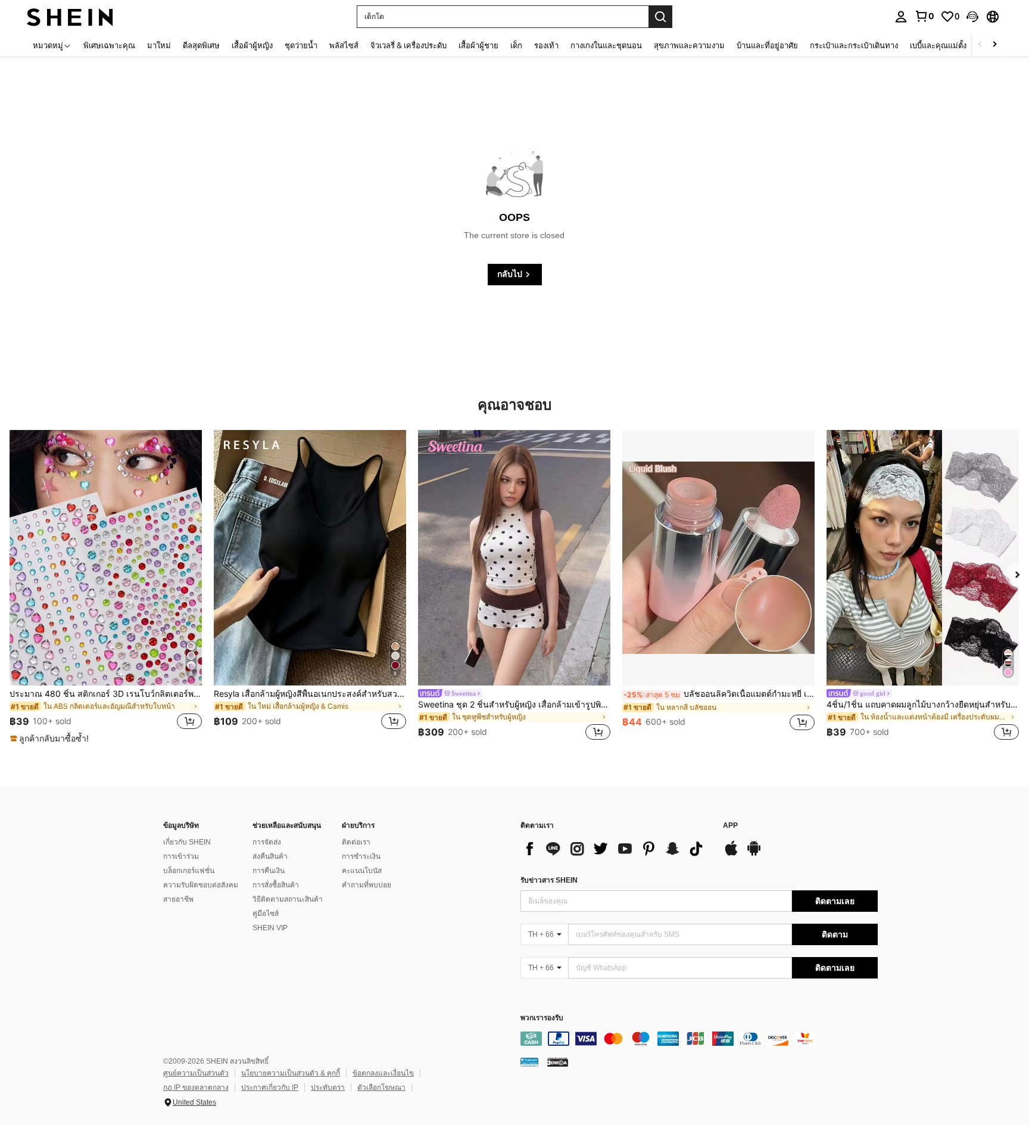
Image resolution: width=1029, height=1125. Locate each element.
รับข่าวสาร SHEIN (549, 880)
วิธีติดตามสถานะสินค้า (287, 899)
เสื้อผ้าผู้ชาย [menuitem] (478, 45)
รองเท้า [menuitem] (546, 45)
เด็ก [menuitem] (516, 45)
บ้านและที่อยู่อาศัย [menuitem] (767, 45)
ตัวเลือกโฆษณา (381, 1087)
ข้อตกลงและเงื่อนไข (383, 1073)
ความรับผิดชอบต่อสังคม (200, 885)
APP (730, 826)
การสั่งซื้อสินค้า (275, 885)
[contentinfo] (699, 1038)
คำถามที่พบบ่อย (366, 885)
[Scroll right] (994, 45)
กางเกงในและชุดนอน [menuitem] (606, 45)
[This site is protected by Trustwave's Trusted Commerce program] (529, 1062)
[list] (615, 849)
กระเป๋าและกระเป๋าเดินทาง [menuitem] (854, 45)
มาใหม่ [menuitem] (159, 45)
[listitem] (106, 587)
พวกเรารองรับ (541, 1018)
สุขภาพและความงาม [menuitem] (689, 45)
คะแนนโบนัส (362, 871)
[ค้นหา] (660, 16)
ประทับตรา (328, 1087)
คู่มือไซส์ (265, 913)
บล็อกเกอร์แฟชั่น (188, 871)
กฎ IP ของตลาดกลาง (196, 1087)
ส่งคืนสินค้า (270, 856)
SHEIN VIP (270, 928)
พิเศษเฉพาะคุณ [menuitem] (109, 45)
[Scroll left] (980, 45)
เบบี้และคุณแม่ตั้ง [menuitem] (938, 45)
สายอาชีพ (178, 899)
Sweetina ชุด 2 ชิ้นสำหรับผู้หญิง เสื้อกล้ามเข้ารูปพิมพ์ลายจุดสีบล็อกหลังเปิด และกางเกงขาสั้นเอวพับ (514, 704)
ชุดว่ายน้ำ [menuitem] (301, 45)
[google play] (754, 854)
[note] (51, 738)
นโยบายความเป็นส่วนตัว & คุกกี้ (290, 1073)
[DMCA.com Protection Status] (557, 1062)
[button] (972, 17)
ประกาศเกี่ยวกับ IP (269, 1087)
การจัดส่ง (266, 842)
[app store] (731, 854)
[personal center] (901, 17)
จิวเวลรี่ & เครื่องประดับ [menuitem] (408, 45)
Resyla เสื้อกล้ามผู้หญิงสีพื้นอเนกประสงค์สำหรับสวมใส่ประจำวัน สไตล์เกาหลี (310, 694)
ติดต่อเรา (356, 842)
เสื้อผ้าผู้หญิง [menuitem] (252, 45)
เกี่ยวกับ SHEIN (187, 842)
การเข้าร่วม (181, 856)
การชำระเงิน (361, 856)
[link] (924, 16)
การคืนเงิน (268, 871)
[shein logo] (70, 16)
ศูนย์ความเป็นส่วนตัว (196, 1073)
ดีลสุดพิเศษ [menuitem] (201, 45)
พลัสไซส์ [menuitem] (343, 45)
